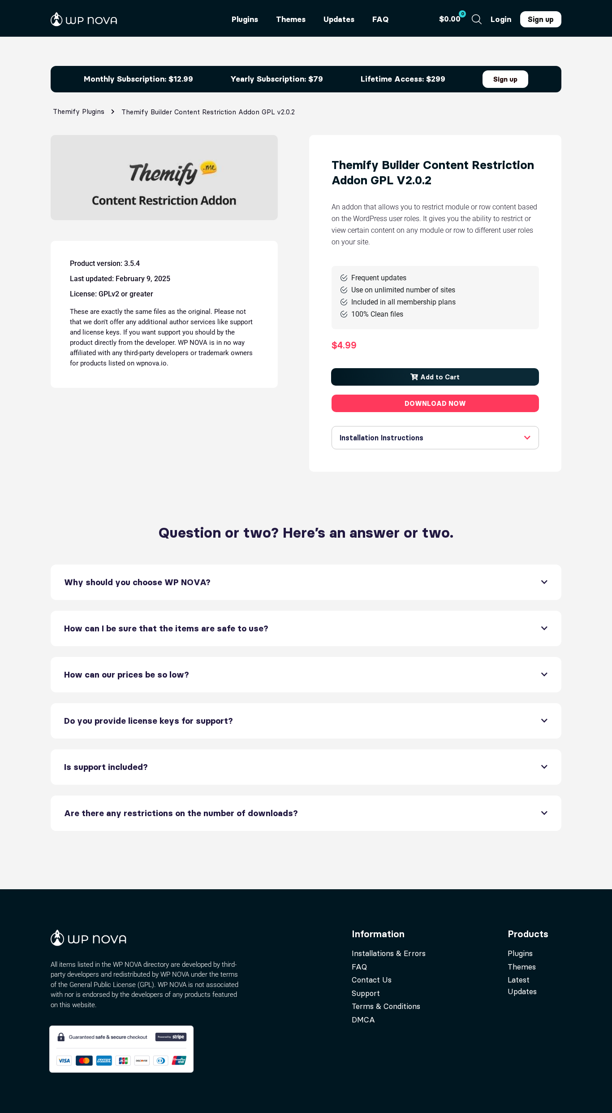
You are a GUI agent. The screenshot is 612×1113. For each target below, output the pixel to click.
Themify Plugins (78, 111)
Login (501, 19)
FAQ (380, 19)
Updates (338, 19)
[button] (435, 377)
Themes (291, 19)
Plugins (245, 19)
